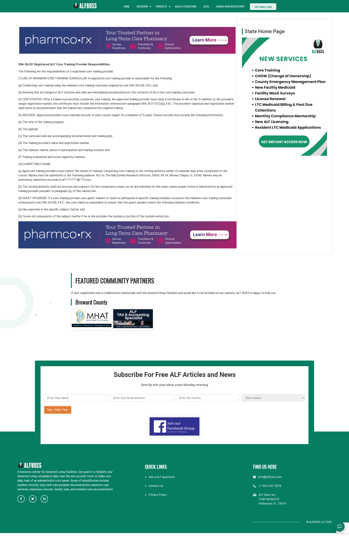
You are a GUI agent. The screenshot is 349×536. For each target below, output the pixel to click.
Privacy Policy (158, 495)
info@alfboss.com (270, 477)
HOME (126, 6)
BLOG (206, 6)
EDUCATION (142, 6)
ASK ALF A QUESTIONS (185, 6)
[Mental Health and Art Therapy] (91, 327)
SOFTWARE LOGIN (263, 7)
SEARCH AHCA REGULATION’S (230, 6)
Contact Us (156, 486)
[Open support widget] (339, 526)
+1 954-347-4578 (269, 486)
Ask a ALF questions (162, 477)
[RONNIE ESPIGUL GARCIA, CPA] (133, 327)
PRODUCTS (161, 6)
